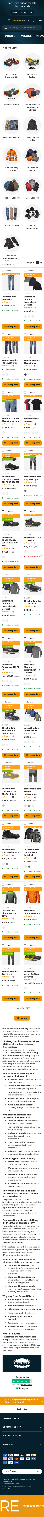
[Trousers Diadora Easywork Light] (33, 462)
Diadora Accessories (32, 227)
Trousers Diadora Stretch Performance (32, 791)
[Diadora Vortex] (12, 92)
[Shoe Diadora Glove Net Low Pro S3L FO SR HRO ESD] (11, 462)
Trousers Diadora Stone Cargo (32, 361)
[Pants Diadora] (12, 213)
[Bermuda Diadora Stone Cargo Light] (11, 403)
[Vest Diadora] (32, 186)
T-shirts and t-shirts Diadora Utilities (32, 107)
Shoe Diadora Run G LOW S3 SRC (32, 602)
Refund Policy (7, 1489)
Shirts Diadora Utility (32, 139)
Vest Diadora (32, 197)
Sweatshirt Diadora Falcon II (32, 912)
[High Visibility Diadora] (12, 155)
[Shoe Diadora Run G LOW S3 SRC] (33, 586)
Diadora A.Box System (32, 75)
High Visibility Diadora (11, 169)
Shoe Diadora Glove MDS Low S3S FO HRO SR (9, 791)
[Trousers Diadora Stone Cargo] (33, 345)
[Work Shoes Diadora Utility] (12, 62)
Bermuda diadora (11, 137)
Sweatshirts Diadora (32, 169)
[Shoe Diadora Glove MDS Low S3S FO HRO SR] (11, 774)
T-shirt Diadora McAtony (31, 420)
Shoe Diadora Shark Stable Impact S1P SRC (9, 731)
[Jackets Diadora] (12, 186)
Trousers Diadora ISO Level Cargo (10, 361)
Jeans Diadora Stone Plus (9, 298)
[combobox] (22, 27)
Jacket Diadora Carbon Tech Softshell (31, 852)
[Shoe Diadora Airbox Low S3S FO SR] (11, 649)
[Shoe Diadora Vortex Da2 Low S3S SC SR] (33, 956)
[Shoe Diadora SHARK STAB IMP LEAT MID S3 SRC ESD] (11, 522)
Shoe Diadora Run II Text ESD (32, 539)
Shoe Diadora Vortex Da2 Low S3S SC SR (31, 974)
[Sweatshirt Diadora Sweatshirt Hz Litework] (33, 282)
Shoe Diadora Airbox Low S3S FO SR (10, 667)
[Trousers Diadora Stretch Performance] (33, 774)
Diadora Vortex (11, 104)
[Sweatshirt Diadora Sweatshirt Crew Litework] (33, 649)
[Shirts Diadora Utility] (32, 125)
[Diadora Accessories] (32, 213)
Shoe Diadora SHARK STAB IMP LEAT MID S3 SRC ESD (10, 541)
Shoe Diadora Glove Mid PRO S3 (10, 851)
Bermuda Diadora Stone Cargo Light (11, 419)
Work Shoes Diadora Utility (12, 75)
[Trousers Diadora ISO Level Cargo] (11, 345)
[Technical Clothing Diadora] (12, 243)
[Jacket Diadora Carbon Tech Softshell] (33, 835)
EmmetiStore (12, 1479)
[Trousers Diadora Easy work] (11, 956)
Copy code (27, 12)
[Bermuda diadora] (12, 125)
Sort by (5, 261)
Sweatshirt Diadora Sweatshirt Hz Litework (30, 301)
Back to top (22, 1409)
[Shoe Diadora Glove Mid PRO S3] (11, 835)
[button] (40, 20)
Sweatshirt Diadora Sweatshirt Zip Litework (9, 605)
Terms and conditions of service (19, 1487)
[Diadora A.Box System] (32, 62)
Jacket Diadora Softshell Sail (31, 729)
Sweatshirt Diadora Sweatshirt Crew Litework (32, 668)
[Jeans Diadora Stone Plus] (11, 282)
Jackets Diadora (11, 197)
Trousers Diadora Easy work (10, 972)
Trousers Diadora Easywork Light (32, 478)
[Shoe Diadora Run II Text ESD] (33, 522)
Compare (30, 262)
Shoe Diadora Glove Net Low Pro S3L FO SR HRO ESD (10, 479)
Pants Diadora (12, 225)
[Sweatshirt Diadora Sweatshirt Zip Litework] (11, 586)
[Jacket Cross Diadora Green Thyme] (11, 895)
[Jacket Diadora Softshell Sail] (33, 713)
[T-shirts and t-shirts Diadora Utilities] (32, 92)
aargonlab (16, 1483)
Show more (22, 1018)
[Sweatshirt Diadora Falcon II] (33, 896)
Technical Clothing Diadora (11, 257)
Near (4, 1487)
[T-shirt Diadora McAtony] (33, 404)
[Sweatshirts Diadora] (32, 155)
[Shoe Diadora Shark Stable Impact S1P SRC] (11, 713)
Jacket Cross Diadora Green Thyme (9, 913)
